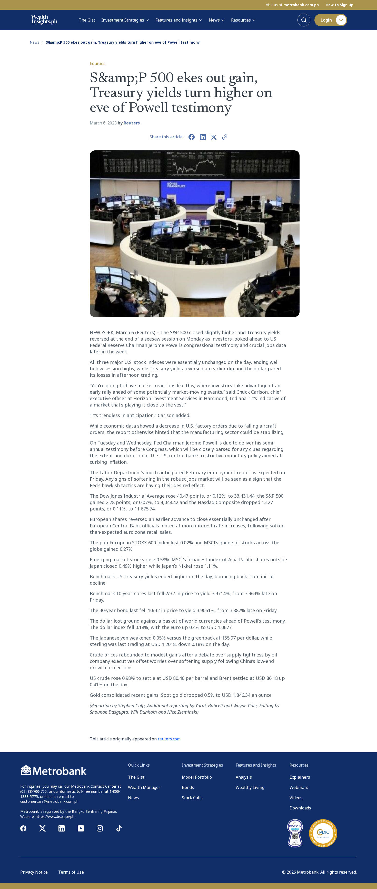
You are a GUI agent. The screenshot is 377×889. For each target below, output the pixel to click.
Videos (296, 797)
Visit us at (292, 5)
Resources (241, 20)
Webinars (299, 787)
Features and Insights (176, 20)
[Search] (303, 20)
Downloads (300, 808)
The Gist (87, 20)
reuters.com (169, 739)
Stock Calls (192, 797)
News (214, 20)
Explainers (300, 777)
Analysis (244, 777)
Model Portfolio (197, 777)
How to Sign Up (339, 5)
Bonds (188, 787)
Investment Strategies (122, 20)
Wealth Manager (144, 787)
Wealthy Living (250, 787)
